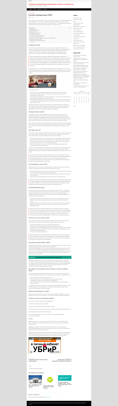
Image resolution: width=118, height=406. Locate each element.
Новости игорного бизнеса (78, 31)
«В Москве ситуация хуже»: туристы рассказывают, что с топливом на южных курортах (80, 59)
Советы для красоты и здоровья (79, 45)
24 (74, 101)
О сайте (34, 9)
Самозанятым (75, 38)
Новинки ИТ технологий (77, 28)
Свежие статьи (76, 43)
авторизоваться (48, 397)
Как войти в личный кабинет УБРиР (36, 36)
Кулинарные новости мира (78, 23)
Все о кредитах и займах (77, 19)
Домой (30, 9)
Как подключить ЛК (33, 31)
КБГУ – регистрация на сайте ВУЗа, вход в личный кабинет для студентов (35, 386)
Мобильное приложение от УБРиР (36, 39)
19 (79, 100)
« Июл (74, 106)
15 (86, 98)
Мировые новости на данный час (79, 26)
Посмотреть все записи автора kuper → (36, 368)
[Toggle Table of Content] (69, 28)
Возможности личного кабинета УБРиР (37, 35)
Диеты (74, 21)
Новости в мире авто (77, 29)
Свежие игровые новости (77, 40)
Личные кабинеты (32, 13)
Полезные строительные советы (79, 36)
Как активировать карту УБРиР (35, 33)
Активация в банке (33, 29)
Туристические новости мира (78, 48)
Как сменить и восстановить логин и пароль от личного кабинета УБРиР (42, 38)
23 (88, 100)
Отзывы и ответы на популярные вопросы (37, 40)
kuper (33, 17)
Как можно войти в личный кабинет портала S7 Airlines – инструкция (48, 386)
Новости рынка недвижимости (78, 33)
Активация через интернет (34, 30)
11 (76, 98)
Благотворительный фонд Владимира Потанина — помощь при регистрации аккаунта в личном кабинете (64, 384)
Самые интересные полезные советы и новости (51, 4)
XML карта (45, 9)
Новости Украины (76, 35)
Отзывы (32, 41)
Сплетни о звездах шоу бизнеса (79, 47)
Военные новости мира (77, 17)
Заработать (40, 9)
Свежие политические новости (79, 41)
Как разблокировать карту (34, 34)
